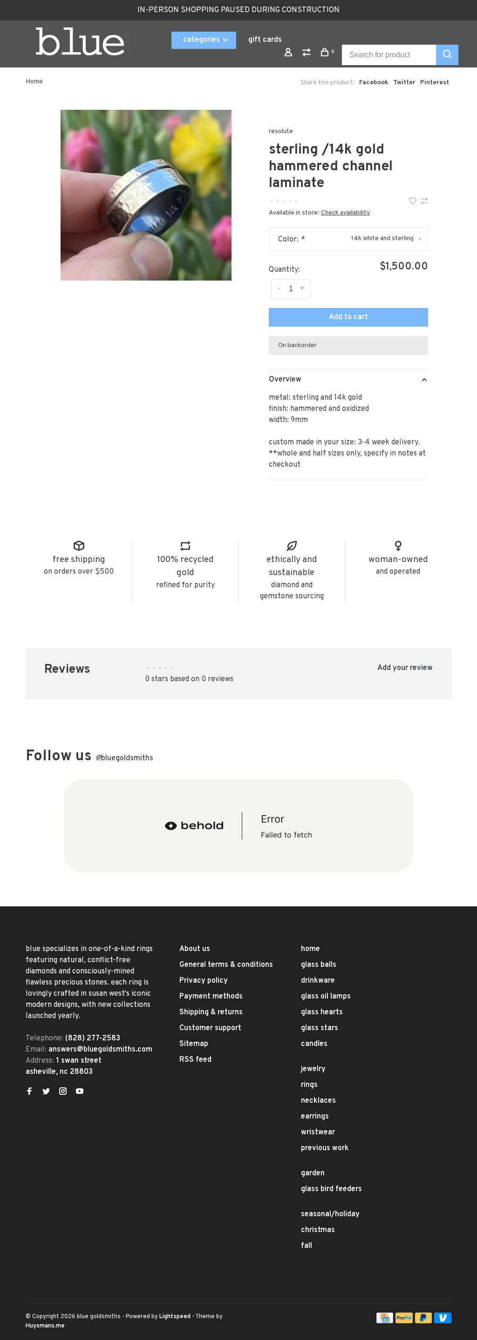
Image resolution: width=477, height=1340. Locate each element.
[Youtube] (79, 1092)
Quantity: (284, 270)
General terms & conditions (226, 965)
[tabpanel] (146, 195)
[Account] (289, 54)
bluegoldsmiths (124, 758)
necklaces (318, 1101)
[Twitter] (46, 1092)
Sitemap (193, 1044)
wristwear (318, 1132)
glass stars (319, 1028)
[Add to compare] (424, 202)
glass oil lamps (326, 996)
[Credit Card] (384, 1321)
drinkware (318, 980)
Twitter (404, 83)
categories (202, 40)
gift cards (265, 40)
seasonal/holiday (330, 1214)
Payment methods (211, 996)
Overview (285, 379)
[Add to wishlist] (413, 202)
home (310, 949)
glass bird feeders (331, 1189)
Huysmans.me (45, 1326)
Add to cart (348, 317)
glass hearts (322, 1012)
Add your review (405, 668)
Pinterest (434, 83)
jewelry (313, 1069)
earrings (315, 1116)
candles (314, 1044)
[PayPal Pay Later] (423, 1321)
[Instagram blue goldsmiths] (63, 1092)
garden (313, 1173)
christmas (318, 1230)
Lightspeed (175, 1316)
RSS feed (195, 1060)
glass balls (318, 965)
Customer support (210, 1028)
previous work (325, 1148)
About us (194, 949)
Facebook (373, 83)
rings (309, 1085)
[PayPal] (404, 1321)
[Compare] (307, 54)
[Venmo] (442, 1321)
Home (34, 82)
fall (306, 1246)
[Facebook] (29, 1092)
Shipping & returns (211, 1012)
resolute (281, 131)
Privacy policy (203, 980)
